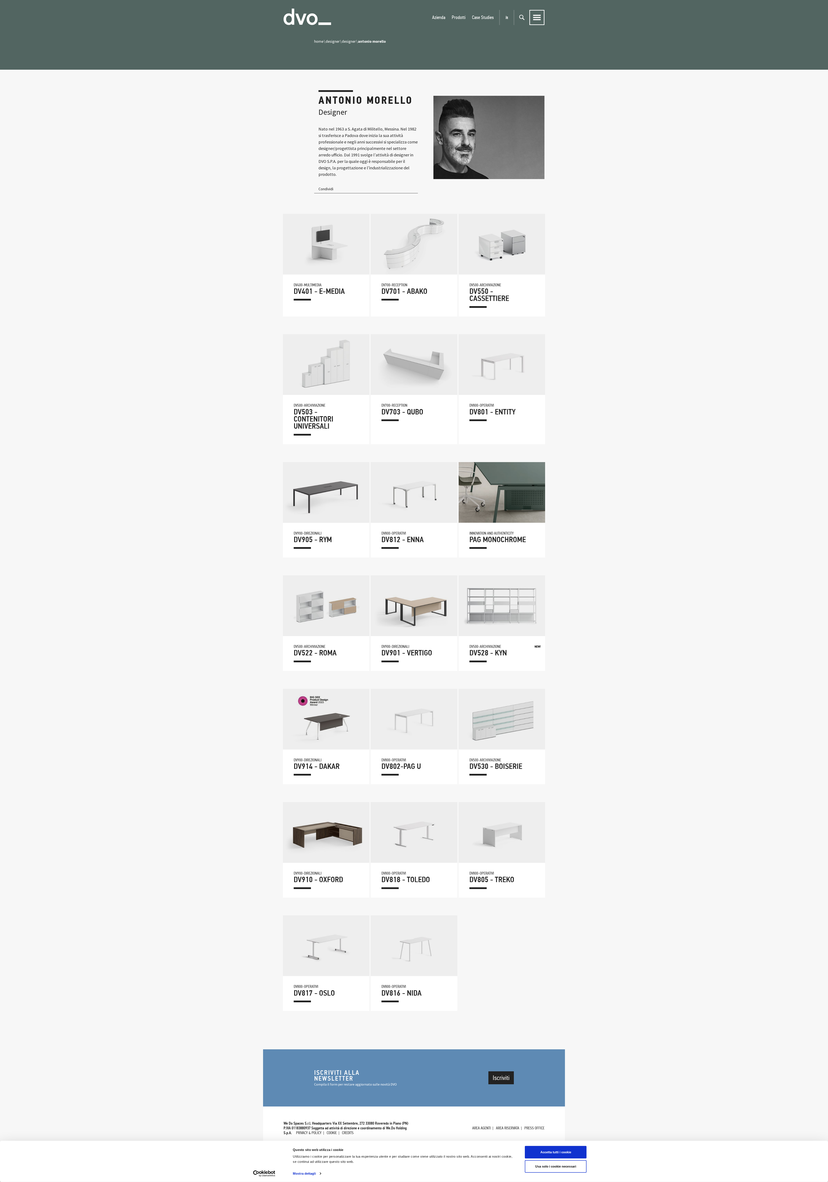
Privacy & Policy (308, 1132)
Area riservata (507, 1128)
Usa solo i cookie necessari (555, 1166)
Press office (534, 1128)
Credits (348, 1132)
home (318, 41)
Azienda (438, 17)
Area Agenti (481, 1128)
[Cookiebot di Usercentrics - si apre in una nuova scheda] (264, 1173)
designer (333, 41)
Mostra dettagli (304, 1173)
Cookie (332, 1132)
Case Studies (483, 17)
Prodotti (459, 17)
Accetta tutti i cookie (555, 1152)
